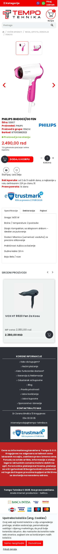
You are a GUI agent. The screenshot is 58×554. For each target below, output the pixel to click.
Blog (30, 384)
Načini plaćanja (30, 366)
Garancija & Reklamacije (30, 375)
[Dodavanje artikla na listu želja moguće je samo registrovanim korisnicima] (17, 170)
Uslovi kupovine (30, 398)
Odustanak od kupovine (30, 380)
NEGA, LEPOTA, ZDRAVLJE (37, 32)
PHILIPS (19, 125)
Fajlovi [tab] (43, 210)
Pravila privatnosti (30, 389)
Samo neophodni (14, 543)
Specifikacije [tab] (11, 210)
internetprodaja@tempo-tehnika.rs (29, 422)
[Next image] (53, 85)
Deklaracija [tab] (29, 210)
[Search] (52, 25)
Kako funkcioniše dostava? (30, 371)
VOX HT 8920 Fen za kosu (22, 316)
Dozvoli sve (34, 543)
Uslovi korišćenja (30, 394)
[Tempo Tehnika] (22, 14)
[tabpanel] (29, 237)
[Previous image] (4, 85)
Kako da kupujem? (30, 361)
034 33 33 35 (29, 418)
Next (52, 272)
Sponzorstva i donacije (30, 403)
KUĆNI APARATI (14, 32)
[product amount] (41, 158)
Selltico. (44, 493)
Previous (48, 272)
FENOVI (9, 34)
